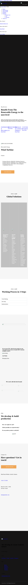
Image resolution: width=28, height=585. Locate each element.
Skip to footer (9, 0)
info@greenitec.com (5, 494)
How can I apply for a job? (8, 424)
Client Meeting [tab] (5, 299)
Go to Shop (2, 34)
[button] (18, 4)
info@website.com (4, 23)
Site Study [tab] (4, 301)
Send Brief (2, 29)
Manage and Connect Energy (13, 236)
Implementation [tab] (5, 304)
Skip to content (3, 0)
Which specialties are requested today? (10, 427)
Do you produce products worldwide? (10, 430)
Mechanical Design (5, 235)
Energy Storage (22, 235)
